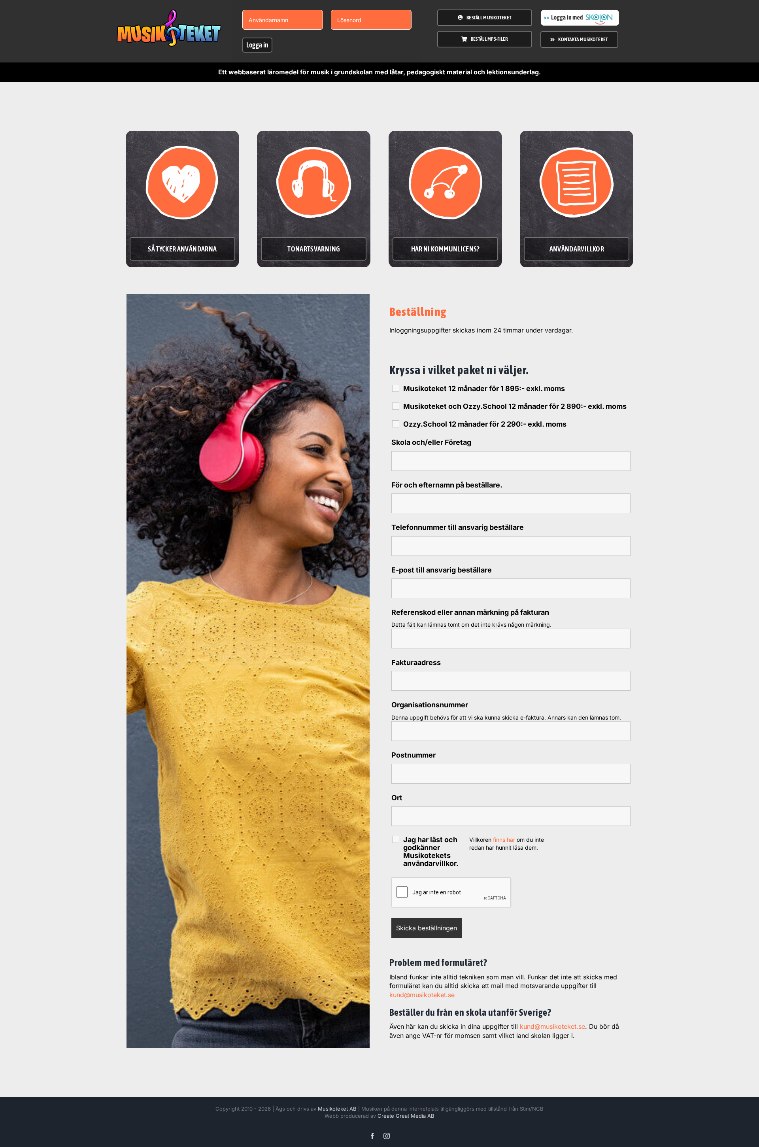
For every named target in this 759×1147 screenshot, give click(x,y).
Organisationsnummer (429, 705)
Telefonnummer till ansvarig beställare (457, 527)
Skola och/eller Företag (431, 442)
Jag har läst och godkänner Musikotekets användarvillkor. (431, 851)
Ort (396, 798)
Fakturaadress (416, 662)
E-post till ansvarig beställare (441, 570)
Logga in (257, 45)
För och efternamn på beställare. (446, 485)
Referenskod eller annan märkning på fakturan (470, 612)
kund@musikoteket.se (422, 995)
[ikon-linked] (445, 138)
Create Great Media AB (406, 1116)
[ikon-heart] (182, 138)
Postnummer (413, 755)
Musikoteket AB (337, 1108)
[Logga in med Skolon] (579, 13)
